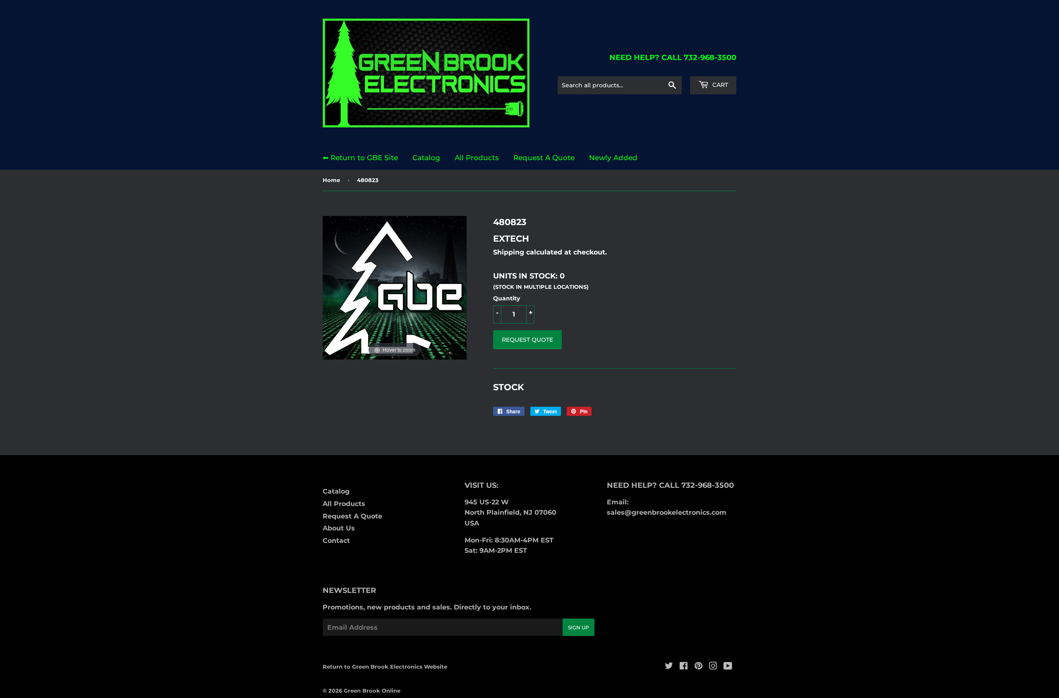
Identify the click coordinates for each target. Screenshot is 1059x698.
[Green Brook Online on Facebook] (683, 667)
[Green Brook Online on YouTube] (728, 667)
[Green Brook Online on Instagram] (713, 667)
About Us (339, 528)
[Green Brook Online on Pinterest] (698, 667)
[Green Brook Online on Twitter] (669, 667)
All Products (477, 158)
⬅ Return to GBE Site (360, 158)
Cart (719, 85)
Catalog (426, 158)
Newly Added (613, 158)
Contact (336, 540)
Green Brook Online (372, 690)
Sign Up (578, 627)
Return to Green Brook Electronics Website (385, 666)
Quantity (506, 298)
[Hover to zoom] (395, 287)
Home (331, 180)
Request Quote (527, 339)
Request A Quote (544, 158)
